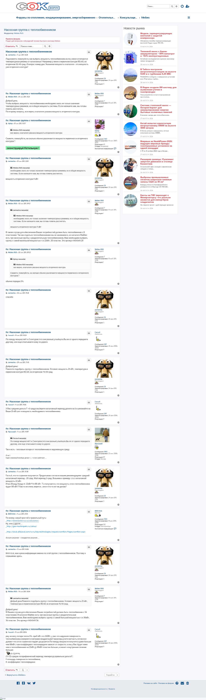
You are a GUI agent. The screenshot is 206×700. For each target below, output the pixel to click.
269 (105, 344)
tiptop (97, 131)
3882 (105, 452)
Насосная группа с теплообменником (30, 30)
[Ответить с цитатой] (89, 52)
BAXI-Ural (98, 511)
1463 (105, 139)
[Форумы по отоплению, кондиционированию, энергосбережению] (54, 8)
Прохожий (98, 444)
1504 (105, 519)
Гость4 (97, 332)
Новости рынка (134, 28)
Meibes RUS (18, 33)
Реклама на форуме (166, 683)
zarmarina (98, 71)
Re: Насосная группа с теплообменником (28, 93)
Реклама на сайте (150, 683)
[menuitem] (182, 7)
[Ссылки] (189, 17)
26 (105, 78)
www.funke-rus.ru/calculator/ (26, 520)
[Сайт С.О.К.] (38, 6)
